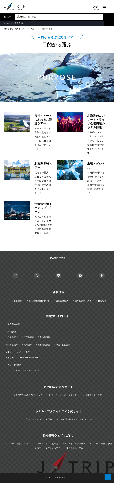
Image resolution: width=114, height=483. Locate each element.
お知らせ (102, 301)
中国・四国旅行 (63, 345)
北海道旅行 (13, 345)
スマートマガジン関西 (102, 444)
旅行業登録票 (62, 301)
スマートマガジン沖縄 (18, 444)
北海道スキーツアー (94, 395)
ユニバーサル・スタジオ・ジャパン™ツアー (28, 370)
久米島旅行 (45, 337)
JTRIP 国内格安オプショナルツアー (75, 419)
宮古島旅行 (29, 337)
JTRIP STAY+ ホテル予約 (40, 419)
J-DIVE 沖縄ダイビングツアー (30, 395)
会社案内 (18, 301)
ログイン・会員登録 (13, 23)
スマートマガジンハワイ (48, 448)
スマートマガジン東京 (74, 444)
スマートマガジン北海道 (46, 444)
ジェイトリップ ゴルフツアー (65, 395)
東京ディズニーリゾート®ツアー (23, 358)
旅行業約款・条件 (83, 301)
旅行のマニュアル (74, 448)
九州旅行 (28, 345)
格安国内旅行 (14, 324)
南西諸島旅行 (44, 345)
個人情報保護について (39, 301)
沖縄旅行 (12, 332)
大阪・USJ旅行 (15, 365)
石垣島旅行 (13, 337)
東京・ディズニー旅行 (19, 352)
